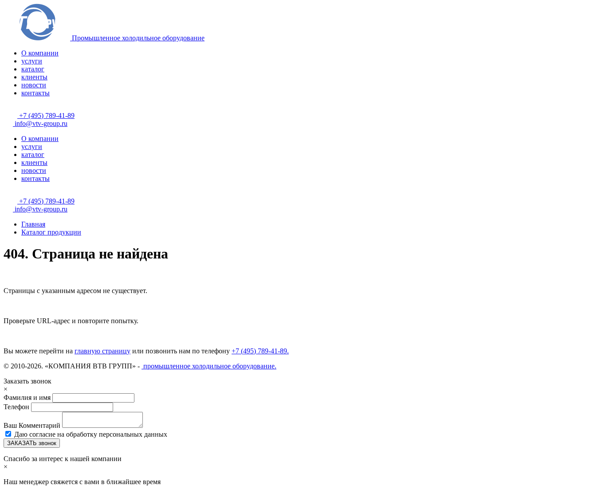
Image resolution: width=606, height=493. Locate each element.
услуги (31, 61)
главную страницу (102, 351)
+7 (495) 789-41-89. (260, 351)
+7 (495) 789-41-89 (46, 115)
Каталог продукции (51, 232)
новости (33, 85)
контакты (35, 93)
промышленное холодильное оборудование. (209, 366)
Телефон (16, 407)
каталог (32, 69)
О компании (40, 53)
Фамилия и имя (28, 397)
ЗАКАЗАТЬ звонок (31, 443)
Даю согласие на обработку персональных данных (90, 434)
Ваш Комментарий (33, 425)
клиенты (34, 77)
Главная (33, 224)
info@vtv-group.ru (40, 123)
